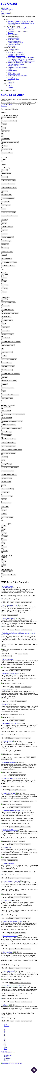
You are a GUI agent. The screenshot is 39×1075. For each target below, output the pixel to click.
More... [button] (3, 269)
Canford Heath (5, 201)
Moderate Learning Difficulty (8, 474)
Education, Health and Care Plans (17, 67)
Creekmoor (4, 230)
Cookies (6, 1056)
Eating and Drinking (6, 478)
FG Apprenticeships (7, 659)
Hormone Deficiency (6, 496)
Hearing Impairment (6, 417)
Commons (4, 177)
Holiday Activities (13, 34)
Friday (3, 543)
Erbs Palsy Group (7, 587)
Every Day (4, 550)
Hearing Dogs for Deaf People (11, 881)
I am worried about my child (16, 54)
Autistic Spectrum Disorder (8, 453)
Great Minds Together (8, 762)
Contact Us (9, 81)
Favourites (4, 106)
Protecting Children (13, 39)
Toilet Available (5, 306)
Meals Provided (5, 338)
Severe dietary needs (7, 517)
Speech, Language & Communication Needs (13, 414)
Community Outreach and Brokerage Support (21, 23)
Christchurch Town (6, 194)
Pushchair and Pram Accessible (9, 313)
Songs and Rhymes (6, 352)
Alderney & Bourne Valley (8, 180)
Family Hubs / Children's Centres (17, 31)
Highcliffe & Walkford (7, 226)
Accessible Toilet (5, 316)
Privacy (6, 1060)
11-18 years (4, 285)
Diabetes (3, 513)
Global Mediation (8, 741)
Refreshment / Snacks (7, 334)
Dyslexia (3, 499)
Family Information (6, 1052)
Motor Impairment (6, 410)
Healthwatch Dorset (8, 863)
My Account (8, 85)
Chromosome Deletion (7, 471)
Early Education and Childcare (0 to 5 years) (20, 59)
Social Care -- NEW (6, 149)
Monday (3, 529)
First (5, 1024)
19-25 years (4, 274)
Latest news (11, 46)
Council (9, 3)
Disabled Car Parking (7, 320)
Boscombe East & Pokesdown (9, 216)
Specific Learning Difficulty (8, 442)
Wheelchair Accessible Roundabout (10, 341)
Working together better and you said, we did (21, 57)
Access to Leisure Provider (8, 575)
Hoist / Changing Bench (7, 345)
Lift (2, 348)
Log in (10, 85)
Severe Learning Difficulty (8, 446)
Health (10, 69)
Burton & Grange (5, 241)
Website (17, 602)
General (19, 22)
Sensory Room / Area (7, 398)
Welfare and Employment (15, 42)
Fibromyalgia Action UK (9, 673)
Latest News (11, 24)
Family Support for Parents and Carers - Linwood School (18, 633)
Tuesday (3, 532)
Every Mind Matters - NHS (10, 605)
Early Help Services (13, 38)
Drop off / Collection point (8, 302)
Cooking (3, 391)
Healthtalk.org (7, 847)
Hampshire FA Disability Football (12, 810)
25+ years (4, 278)
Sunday (3, 525)
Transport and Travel (14, 65)
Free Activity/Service (6, 571)
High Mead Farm (7, 952)
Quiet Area (4, 377)
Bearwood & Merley (6, 258)
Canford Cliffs (5, 244)
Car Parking (4, 299)
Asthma (3, 485)
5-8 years (3, 292)
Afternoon (4, 557)
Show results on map (7, 586)
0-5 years (3, 281)
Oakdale (3, 255)
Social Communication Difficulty (9, 467)
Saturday (3, 547)
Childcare (11, 29)
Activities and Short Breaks (16, 64)
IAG (2, 135)
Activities (10, 33)
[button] (19, 109)
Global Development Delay (8, 439)
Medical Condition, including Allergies (11, 428)
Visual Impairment (6, 435)
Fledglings (5, 690)
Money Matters (12, 70)
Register (10, 87)
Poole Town (4, 191)
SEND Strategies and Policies (16, 56)
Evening (3, 564)
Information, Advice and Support (17, 75)
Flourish (4, 704)
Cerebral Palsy (5, 492)
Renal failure (4, 506)
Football (3, 323)
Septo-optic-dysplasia (7, 488)
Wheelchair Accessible (7, 309)
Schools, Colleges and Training (9, 142)
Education (4, 124)
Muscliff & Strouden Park (8, 265)
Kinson (3, 209)
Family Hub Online (11, 48)
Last (5, 1049)
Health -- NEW (5, 131)
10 (5, 1042)
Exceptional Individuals (8, 618)
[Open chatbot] (34, 1070)
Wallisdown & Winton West (8, 212)
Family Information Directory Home (18, 28)
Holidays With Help (8, 971)
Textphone (4, 384)
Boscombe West (5, 205)
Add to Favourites (26, 602)
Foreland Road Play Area (9, 723)
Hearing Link (6, 900)
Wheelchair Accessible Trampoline (10, 373)
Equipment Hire (5, 331)
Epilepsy (3, 510)
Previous (6, 1026)
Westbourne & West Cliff (7, 198)
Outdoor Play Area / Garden (8, 380)
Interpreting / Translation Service (10, 395)
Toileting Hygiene (5, 503)
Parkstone (4, 169)
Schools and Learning (14, 41)
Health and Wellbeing (14, 44)
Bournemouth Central (7, 251)
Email (12, 602)
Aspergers (4, 456)
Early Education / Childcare (8, 120)
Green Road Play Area (9, 793)
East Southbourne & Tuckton (9, 262)
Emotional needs (5, 407)
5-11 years (4, 288)
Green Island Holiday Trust (10, 778)
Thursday (3, 540)
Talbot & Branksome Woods (8, 187)
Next (5, 1047)
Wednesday (4, 536)
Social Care (11, 72)
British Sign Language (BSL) (8, 359)
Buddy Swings (5, 327)
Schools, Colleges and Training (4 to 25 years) (21, 61)
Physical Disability (6, 432)
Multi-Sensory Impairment (8, 424)
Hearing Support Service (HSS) (12, 921)
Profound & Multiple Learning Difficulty (11, 449)
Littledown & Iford (6, 173)
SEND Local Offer (19, 65)
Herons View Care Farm (10, 936)
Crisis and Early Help (14, 74)
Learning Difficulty (6, 464)
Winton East (4, 248)
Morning (3, 561)
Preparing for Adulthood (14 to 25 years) (19, 62)
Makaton (3, 355)
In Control (5, 1005)
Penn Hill (3, 223)
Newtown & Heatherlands (8, 184)
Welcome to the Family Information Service (20, 21)
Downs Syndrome (6, 481)
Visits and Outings (6, 363)
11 (5, 1044)
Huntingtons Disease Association (12, 986)
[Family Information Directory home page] (11, 1063)
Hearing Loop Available (7, 387)
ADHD (3, 460)
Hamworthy (4, 233)
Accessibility (8, 1055)
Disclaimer (7, 1058)
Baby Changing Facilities (8, 366)
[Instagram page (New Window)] (14, 1052)
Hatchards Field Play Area (10, 830)
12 (5, 1045)
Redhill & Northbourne (7, 237)
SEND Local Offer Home (15, 52)
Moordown (4, 219)
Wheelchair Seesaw (6, 370)
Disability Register (13, 79)
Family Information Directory (16, 36)
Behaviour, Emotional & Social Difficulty (11, 421)
